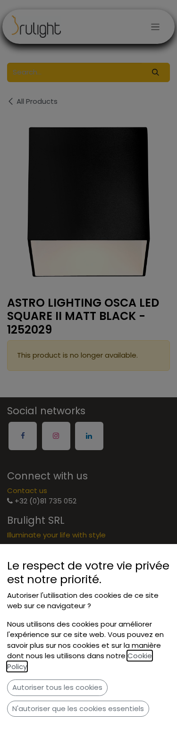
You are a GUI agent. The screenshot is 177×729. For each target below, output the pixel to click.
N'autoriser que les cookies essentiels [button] (78, 708)
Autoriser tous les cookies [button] (57, 687)
